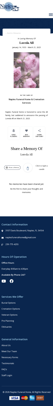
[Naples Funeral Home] (9, 10)
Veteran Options (9, 314)
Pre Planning (8, 320)
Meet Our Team (9, 351)
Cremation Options (11, 308)
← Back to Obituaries (13, 33)
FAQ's (4, 369)
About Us (6, 345)
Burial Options (9, 302)
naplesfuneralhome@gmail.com (20, 237)
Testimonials (8, 363)
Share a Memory (12, 167)
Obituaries (7, 326)
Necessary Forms (10, 357)
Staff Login (7, 375)
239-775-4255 (12, 244)
